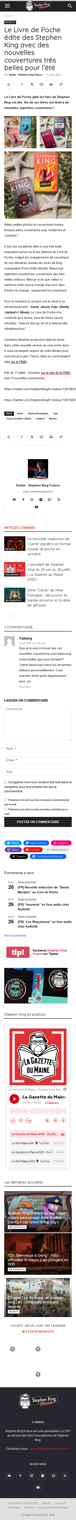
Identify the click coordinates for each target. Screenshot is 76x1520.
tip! (18, 952)
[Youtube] (38, 507)
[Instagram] (33, 499)
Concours (60, 1503)
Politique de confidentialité (53, 1507)
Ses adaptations (13, 600)
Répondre (24, 686)
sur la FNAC (19, 362)
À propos (29, 1507)
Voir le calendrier (15, 935)
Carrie (20, 413)
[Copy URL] (60, 84)
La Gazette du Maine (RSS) (22, 1503)
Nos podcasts (12, 574)
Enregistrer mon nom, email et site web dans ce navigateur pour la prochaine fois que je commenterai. (38, 787)
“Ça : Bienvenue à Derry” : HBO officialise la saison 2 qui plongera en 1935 (38, 1259)
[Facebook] (22, 84)
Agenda (46, 1503)
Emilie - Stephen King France (25, 74)
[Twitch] (51, 499)
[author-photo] (38, 479)
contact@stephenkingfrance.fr (49, 1448)
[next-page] (13, 616)
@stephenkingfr (38, 1331)
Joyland (40, 418)
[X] (31, 84)
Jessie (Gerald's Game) (18, 418)
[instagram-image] (12, 1348)
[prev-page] (7, 616)
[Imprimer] (51, 84)
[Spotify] (42, 499)
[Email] (41, 84)
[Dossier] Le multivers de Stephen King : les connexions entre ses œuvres (36, 1302)
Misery (52, 418)
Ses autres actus (17, 1227)
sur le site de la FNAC (56, 373)
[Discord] (15, 499)
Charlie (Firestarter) (38, 413)
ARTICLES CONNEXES (19, 528)
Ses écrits (10, 22)
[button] (7, 6)
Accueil (8, 15)
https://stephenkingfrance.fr (38, 491)
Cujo (55, 413)
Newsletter (14, 1507)
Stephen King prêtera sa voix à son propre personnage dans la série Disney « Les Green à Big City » (36, 1217)
